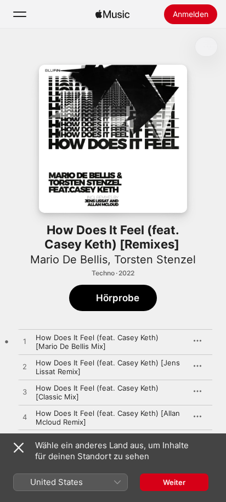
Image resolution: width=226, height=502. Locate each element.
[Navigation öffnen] (20, 14)
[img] (112, 14)
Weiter (174, 482)
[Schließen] (19, 448)
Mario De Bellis (69, 259)
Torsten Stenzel (155, 259)
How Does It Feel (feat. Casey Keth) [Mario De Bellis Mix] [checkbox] (97, 342)
